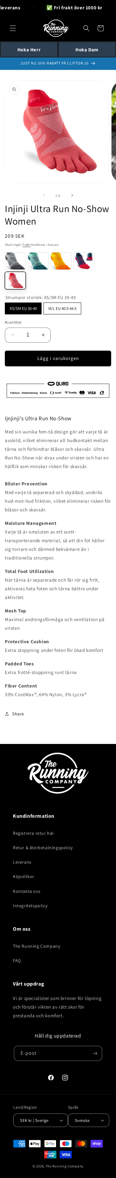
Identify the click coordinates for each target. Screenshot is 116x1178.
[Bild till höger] (72, 195)
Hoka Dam (87, 50)
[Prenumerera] (95, 1053)
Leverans (22, 862)
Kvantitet (13, 322)
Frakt (27, 245)
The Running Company (36, 946)
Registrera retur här (33, 833)
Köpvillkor (23, 876)
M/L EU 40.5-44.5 (62, 307)
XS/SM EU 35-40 (23, 307)
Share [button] (18, 714)
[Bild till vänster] (44, 195)
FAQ (17, 960)
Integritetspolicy (30, 906)
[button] (13, 28)
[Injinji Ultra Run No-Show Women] (15, 261)
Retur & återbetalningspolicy (43, 847)
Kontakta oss (26, 891)
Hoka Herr (29, 50)
